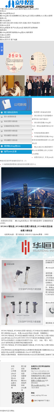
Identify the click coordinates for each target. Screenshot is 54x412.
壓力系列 (3, 23)
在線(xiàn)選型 (5, 35)
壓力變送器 (20, 234)
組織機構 (15, 16)
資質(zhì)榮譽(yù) (36, 16)
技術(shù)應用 (23, 387)
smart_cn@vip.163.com (39, 395)
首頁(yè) (3, 11)
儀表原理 (27, 28)
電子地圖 (14, 40)
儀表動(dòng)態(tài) (19, 32)
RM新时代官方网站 (7, 411)
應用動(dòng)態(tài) (12, 146)
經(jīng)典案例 (5, 28)
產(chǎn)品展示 (5, 21)
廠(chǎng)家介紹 (6, 16)
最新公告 (3, 18)
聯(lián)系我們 (5, 37)
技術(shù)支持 (5, 25)
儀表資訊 (3, 30)
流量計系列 (27, 23)
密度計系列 (18, 23)
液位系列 (10, 23)
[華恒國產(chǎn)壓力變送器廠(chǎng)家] (19, 4)
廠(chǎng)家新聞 (6, 32)
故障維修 (34, 28)
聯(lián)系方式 (5, 40)
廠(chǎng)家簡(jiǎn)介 (7, 13)
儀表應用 (29, 32)
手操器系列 (36, 23)
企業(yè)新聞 (47, 16)
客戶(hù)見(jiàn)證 (17, 28)
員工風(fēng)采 (24, 16)
